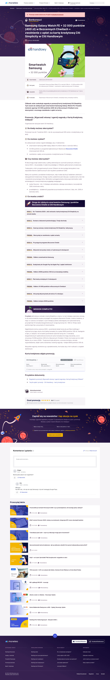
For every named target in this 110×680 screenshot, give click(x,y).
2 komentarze (81, 20)
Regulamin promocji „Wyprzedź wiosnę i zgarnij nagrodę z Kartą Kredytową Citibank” (56, 379)
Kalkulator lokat (87, 651)
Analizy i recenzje (9, 655)
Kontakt (103, 673)
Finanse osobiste (28, 3)
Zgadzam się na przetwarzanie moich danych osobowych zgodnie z (54, 430)
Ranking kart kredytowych (37, 662)
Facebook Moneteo (80, 641)
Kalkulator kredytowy (88, 655)
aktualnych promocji (57, 14)
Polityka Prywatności (81, 673)
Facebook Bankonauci (98, 641)
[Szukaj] (103, 3)
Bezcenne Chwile (72, 149)
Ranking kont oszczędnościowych (39, 655)
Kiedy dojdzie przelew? (88, 662)
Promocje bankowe (75, 3)
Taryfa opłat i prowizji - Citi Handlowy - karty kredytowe (47, 382)
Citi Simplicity (31, 360)
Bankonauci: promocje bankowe (24, 8)
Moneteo (12, 8)
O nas (97, 673)
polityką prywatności (70, 430)
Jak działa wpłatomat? (62, 662)
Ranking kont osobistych (37, 659)
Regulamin (91, 673)
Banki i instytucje (59, 3)
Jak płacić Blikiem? (61, 666)
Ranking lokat (34, 651)
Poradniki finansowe (10, 659)
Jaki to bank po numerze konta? (91, 659)
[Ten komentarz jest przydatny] (14, 477)
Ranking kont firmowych (37, 666)
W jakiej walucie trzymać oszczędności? (67, 659)
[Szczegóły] (32, 366)
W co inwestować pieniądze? (64, 651)
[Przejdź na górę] (55, 636)
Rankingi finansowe (10, 651)
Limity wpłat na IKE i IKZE (63, 655)
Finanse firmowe (43, 3)
